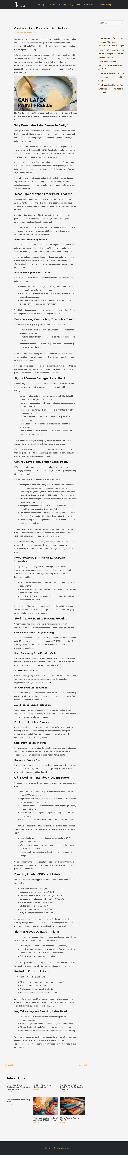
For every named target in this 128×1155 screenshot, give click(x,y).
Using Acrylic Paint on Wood (70, 1119)
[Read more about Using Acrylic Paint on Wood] (72, 1106)
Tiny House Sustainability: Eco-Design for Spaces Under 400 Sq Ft (111, 77)
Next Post (84, 1065)
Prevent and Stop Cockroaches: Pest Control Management (19, 1087)
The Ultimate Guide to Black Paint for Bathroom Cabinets (71, 1087)
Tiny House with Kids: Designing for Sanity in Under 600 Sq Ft (110, 65)
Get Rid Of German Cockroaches (42, 1086)
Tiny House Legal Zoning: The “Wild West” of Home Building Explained (110, 89)
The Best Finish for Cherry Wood (18, 1101)
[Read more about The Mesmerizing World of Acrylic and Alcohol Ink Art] (45, 1106)
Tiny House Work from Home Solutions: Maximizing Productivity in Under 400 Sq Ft (111, 42)
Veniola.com (65, 1148)
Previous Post (9, 1065)
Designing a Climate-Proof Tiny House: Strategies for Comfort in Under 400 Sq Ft (111, 54)
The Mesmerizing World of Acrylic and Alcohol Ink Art (45, 1119)
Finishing (9, 1091)
